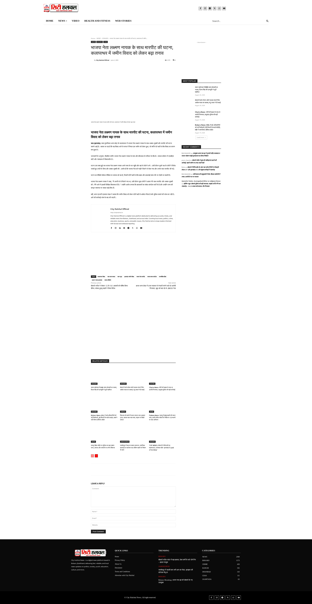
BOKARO (105, 38)
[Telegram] (210, 8)
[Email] (130, 66)
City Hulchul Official (102, 60)
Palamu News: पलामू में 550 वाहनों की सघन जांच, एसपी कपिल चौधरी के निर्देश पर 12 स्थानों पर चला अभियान (162, 417)
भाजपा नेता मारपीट (140, 276)
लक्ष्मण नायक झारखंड (97, 280)
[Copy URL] (141, 66)
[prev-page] (92, 455)
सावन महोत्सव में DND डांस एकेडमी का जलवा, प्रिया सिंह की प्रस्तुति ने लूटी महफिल (206, 89)
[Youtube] (224, 8)
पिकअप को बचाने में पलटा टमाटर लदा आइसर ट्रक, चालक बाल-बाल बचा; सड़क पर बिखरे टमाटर (132, 417)
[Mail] (124, 227)
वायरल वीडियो (108, 280)
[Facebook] (200, 8)
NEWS (99, 38)
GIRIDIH (123, 411)
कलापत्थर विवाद (101, 276)
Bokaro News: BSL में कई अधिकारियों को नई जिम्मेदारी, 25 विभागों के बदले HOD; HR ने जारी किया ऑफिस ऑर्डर (104, 417)
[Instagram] (205, 8)
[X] (214, 8)
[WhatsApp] (219, 8)
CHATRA (152, 384)
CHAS (105, 42)
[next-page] (96, 455)
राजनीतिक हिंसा (162, 276)
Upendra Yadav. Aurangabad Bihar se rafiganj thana (201, 181)
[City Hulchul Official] (92, 60)
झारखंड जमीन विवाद (129, 276)
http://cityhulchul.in (116, 212)
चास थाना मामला (111, 276)
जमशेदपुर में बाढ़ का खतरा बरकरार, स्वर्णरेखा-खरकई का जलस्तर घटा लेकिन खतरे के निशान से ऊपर (133, 447)
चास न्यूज (119, 276)
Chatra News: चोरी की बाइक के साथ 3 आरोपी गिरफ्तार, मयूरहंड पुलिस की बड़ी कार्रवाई (207, 114)
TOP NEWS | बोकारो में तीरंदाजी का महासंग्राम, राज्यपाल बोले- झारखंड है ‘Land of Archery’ (161, 447)
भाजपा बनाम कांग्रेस (152, 276)
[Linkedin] (124, 66)
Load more (200, 137)
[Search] (267, 21)
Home (93, 38)
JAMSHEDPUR (125, 442)
